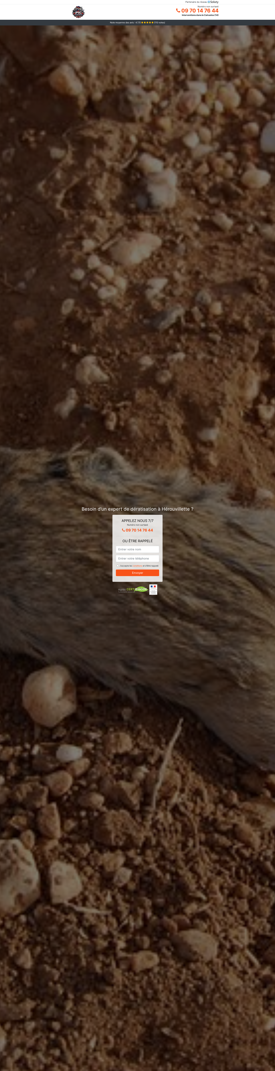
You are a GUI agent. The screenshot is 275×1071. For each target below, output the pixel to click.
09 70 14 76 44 (199, 10)
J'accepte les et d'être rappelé (139, 566)
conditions (137, 566)
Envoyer (137, 573)
